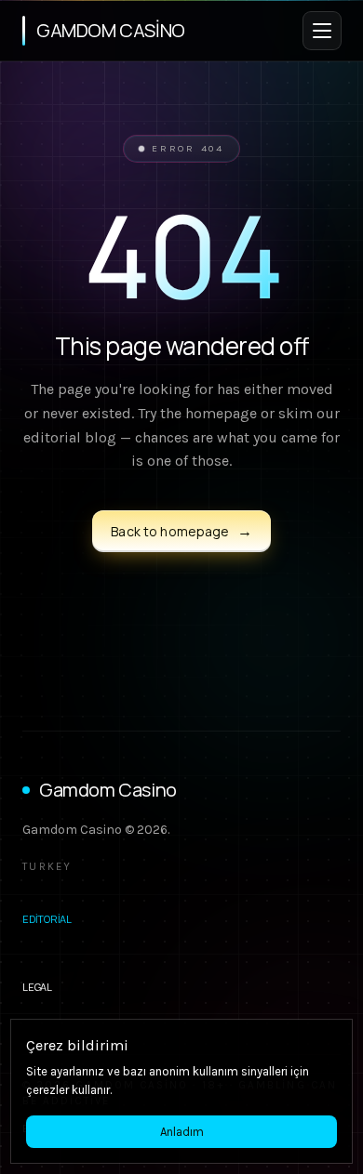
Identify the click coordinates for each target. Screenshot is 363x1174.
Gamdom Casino (108, 789)
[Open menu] (322, 30)
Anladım (182, 1132)
